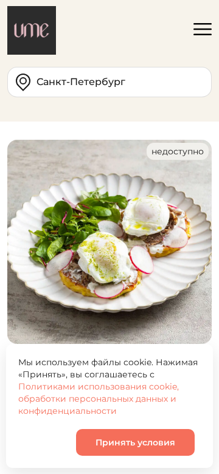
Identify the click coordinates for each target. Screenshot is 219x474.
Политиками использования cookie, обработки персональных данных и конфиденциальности (98, 398)
